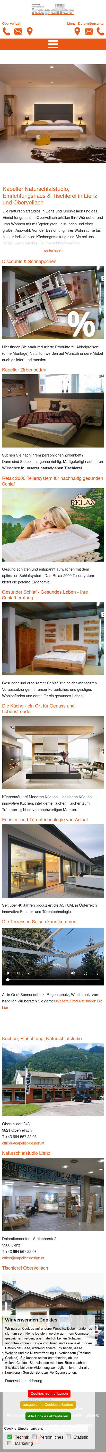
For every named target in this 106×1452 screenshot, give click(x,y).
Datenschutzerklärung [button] (23, 1381)
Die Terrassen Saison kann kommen (39, 921)
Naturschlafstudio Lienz (26, 1152)
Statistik (81, 1437)
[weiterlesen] (53, 240)
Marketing (24, 1443)
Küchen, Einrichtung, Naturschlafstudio (42, 1038)
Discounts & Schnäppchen (29, 261)
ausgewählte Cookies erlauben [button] (48, 1405)
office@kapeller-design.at (23, 1143)
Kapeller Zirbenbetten (24, 369)
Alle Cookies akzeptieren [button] (48, 1416)
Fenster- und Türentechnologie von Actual (45, 819)
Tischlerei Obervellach (25, 1267)
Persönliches (51, 1437)
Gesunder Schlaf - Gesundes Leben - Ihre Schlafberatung (45, 594)
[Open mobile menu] (53, 44)
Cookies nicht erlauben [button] (49, 1393)
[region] (53, 113)
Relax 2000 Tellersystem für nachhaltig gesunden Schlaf (52, 480)
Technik (22, 1437)
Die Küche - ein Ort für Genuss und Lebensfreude (38, 708)
